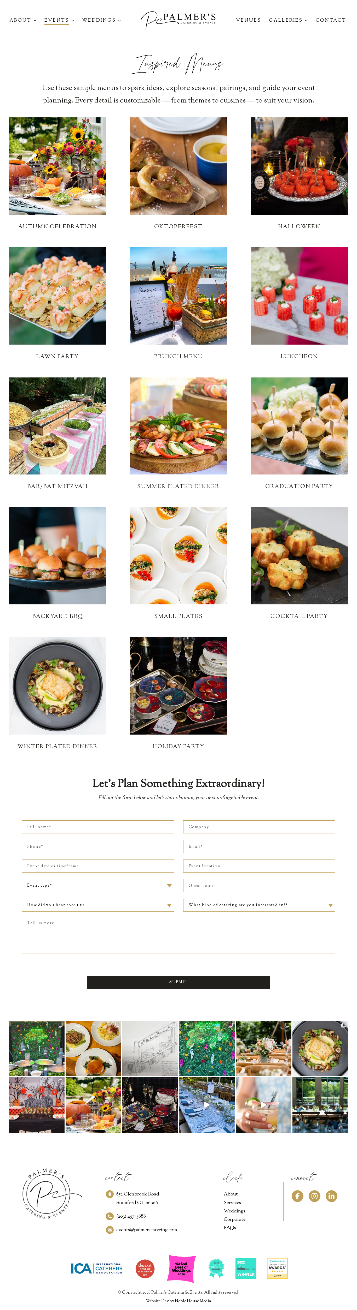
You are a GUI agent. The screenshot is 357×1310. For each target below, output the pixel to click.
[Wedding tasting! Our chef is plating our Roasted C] (263, 1105)
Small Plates (178, 617)
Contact (331, 20)
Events (56, 20)
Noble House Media (193, 1301)
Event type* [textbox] (39, 885)
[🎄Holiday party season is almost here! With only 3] (150, 1105)
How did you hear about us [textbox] (56, 905)
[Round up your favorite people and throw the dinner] (320, 1048)
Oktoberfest (178, 227)
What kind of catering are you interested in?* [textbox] (238, 905)
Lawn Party (57, 357)
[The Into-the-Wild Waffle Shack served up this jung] (37, 1048)
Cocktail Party (299, 617)
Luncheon (299, 357)
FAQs (230, 1227)
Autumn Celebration (57, 227)
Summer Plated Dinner (178, 487)
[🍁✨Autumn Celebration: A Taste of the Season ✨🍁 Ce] (93, 1105)
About (20, 20)
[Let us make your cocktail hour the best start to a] (207, 1105)
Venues (248, 20)
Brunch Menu (178, 357)
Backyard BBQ (57, 617)
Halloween (299, 227)
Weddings (99, 20)
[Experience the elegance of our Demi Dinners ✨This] (93, 1048)
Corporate (235, 1219)
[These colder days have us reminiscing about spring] (263, 1048)
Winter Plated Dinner (58, 747)
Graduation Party (299, 487)
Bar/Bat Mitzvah (57, 487)
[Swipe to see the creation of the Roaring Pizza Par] (150, 1048)
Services (232, 1202)
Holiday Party (178, 747)
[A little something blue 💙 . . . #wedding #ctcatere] (320, 1105)
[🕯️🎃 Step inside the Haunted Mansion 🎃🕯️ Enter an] (37, 1105)
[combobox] (98, 885)
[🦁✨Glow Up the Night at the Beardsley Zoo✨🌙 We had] (207, 1048)
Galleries (286, 20)
